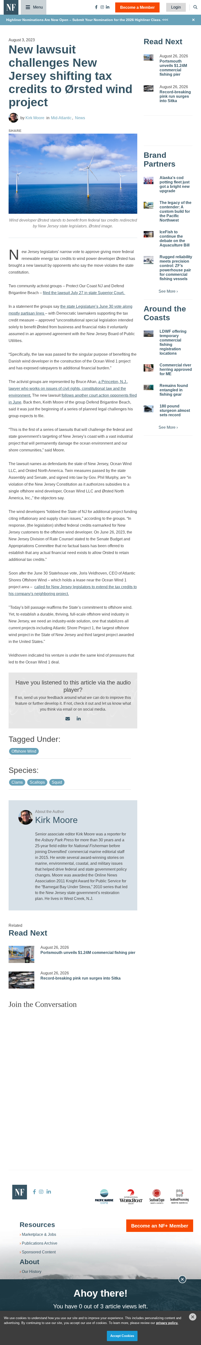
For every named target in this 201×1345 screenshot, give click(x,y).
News (80, 118)
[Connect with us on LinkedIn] (79, 719)
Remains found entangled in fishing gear (174, 390)
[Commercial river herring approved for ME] (148, 368)
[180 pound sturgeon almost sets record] (148, 408)
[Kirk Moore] (13, 118)
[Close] (192, 1317)
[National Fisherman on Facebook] (96, 7)
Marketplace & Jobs (39, 1234)
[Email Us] (68, 719)
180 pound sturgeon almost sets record (175, 410)
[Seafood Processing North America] (179, 1196)
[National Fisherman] (11, 7)
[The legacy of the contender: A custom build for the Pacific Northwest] (148, 205)
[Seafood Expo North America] (157, 1196)
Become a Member (137, 7)
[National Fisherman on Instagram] (102, 7)
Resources (37, 1224)
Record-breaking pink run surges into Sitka (80, 978)
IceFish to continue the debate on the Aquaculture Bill (174, 238)
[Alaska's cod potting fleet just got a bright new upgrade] (148, 180)
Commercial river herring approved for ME (176, 369)
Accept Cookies (122, 1336)
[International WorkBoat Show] (131, 1196)
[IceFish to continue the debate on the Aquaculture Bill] (148, 234)
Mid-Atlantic (61, 118)
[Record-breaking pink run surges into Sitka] (21, 980)
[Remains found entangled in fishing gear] (148, 387)
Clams (17, 782)
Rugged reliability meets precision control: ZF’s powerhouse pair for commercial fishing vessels (176, 268)
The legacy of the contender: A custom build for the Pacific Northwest (175, 211)
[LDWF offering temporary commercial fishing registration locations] (148, 334)
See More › (168, 291)
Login (176, 7)
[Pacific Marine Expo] (104, 1196)
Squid (57, 782)
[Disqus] (73, 1074)
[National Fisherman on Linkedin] (107, 7)
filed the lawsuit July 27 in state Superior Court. (84, 293)
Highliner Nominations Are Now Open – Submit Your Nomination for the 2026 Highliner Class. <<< (87, 20)
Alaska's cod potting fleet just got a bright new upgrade (174, 184)
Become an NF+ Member (159, 1225)
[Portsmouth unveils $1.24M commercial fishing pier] (21, 954)
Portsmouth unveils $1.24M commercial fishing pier (87, 952)
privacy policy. (167, 1323)
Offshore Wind (24, 751)
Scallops (37, 782)
